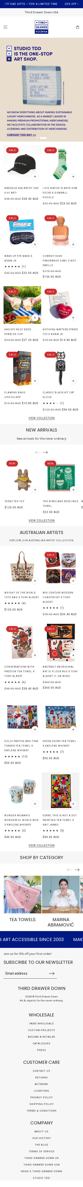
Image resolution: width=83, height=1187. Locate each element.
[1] (40, 138)
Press (41, 1050)
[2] (46, 138)
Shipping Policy (41, 1104)
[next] (45, 452)
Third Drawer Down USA (41, 1164)
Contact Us (41, 1071)
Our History (41, 1138)
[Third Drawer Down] (41, 27)
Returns (41, 1077)
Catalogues (41, 1043)
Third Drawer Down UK (41, 1158)
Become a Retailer (41, 1036)
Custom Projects (41, 1030)
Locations (41, 1090)
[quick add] (35, 176)
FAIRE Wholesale (41, 1023)
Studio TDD (41, 1178)
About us (41, 1131)
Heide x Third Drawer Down (41, 1171)
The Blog (41, 1144)
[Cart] (77, 27)
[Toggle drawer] (5, 27)
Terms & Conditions (42, 1110)
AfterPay (41, 1084)
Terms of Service (41, 1151)
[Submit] (52, 973)
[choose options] (35, 244)
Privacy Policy (41, 1097)
